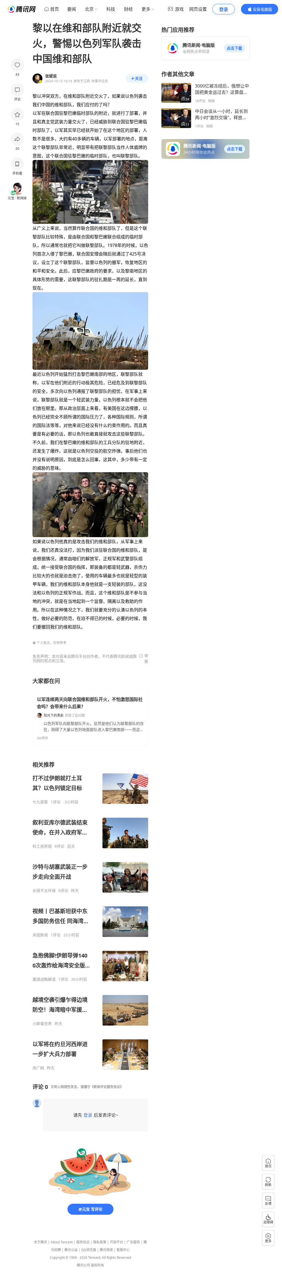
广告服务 (133, 1242)
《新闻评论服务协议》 (106, 1086)
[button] (234, 48)
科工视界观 (42, 846)
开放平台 (116, 1242)
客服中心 (123, 1249)
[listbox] (90, 916)
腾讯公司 (83, 1265)
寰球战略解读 (44, 979)
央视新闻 (40, 935)
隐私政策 (99, 1242)
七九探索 (40, 802)
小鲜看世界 (42, 1024)
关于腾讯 (40, 1242)
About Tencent (62, 1242)
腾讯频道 (106, 1249)
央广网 (38, 1068)
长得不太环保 (44, 891)
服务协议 (83, 1242)
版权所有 (97, 1265)
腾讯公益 (71, 1249)
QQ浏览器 (88, 1249)
